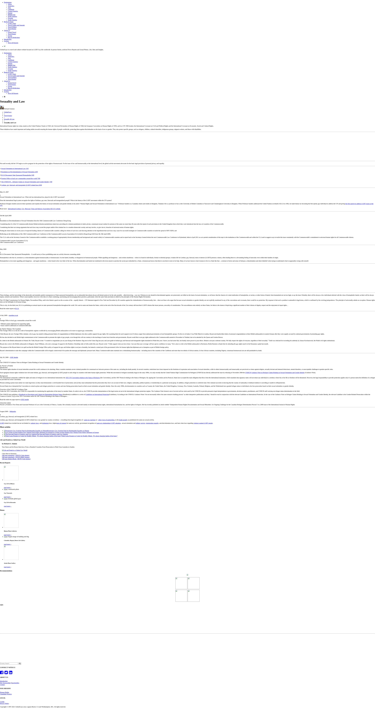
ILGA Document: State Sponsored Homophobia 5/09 (17, 175)
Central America (13, 11)
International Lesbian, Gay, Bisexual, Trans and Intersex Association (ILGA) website (34, 209)
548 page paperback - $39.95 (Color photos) (15, 455)
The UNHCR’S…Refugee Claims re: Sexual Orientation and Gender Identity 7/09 (26, 182)
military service (140, 423)
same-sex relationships (103, 423)
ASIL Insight (14, 357)
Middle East (11, 15)
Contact (2, 684)
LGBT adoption (116, 423)
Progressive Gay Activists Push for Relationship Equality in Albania (68, 431)
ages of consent (61, 423)
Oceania (10, 18)
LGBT (2, 423)
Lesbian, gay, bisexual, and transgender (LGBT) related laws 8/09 (21, 185)
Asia (9, 7)
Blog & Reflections (14, 37)
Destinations (8, 2)
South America (12, 20)
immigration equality (152, 423)
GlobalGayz (7, 112)
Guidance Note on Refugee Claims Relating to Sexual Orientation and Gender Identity (278, 372)
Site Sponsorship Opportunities (9, 683)
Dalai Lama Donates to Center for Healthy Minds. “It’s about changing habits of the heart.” (90, 436)
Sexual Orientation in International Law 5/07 (15, 168)
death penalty (123, 420)
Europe (10, 13)
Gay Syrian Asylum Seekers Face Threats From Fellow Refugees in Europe (75, 432)
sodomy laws (35, 423)
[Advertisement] (187, 146)
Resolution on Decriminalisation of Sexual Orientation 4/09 (19, 172)
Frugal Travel (12, 32)
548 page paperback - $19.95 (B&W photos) (15, 457)
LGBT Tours (12, 23)
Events (10, 36)
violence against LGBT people (203, 423)
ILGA (17, 308)
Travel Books (12, 29)
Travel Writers (12, 27)
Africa (10, 4)
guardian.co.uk (13, 315)
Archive (6, 41)
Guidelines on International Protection (97, 394)
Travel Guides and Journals (16, 25)
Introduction (7, 39)
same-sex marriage (90, 420)
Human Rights (4, 692)
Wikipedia (13, 411)
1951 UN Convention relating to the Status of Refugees (83, 378)
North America (12, 16)
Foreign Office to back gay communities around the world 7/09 (20, 178)
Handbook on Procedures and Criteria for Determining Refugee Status (40, 394)
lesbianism (45, 423)
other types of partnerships (106, 420)
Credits (2, 702)
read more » (7, 487)
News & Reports (13, 43)
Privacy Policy (4, 703)
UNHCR (248, 372)
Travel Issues (12, 34)
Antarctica (11, 6)
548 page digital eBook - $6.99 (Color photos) (16, 459)
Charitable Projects (6, 694)
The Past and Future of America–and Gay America (52, 434)
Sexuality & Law (9, 119)
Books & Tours (8, 22)
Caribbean (11, 9)
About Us (7, 30)
